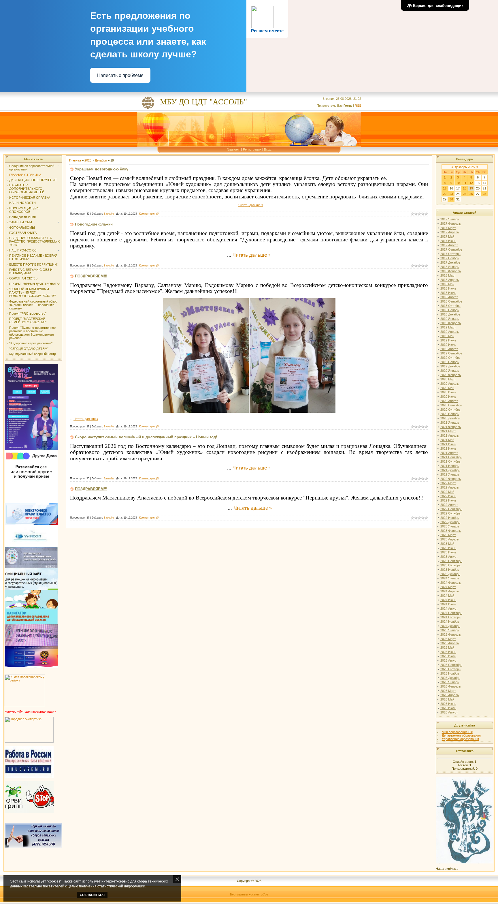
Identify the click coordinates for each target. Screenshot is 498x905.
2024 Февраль (450, 582)
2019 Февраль (450, 323)
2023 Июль (448, 552)
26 (471, 194)
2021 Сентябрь (451, 457)
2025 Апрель (449, 643)
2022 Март (448, 483)
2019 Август (449, 349)
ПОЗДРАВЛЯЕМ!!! (91, 276)
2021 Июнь (448, 444)
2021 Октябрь (450, 461)
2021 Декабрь (450, 470)
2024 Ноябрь (449, 621)
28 (484, 194)
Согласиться (92, 895)
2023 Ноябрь (449, 569)
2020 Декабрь (450, 418)
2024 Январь (449, 578)
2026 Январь (449, 682)
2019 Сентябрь (451, 353)
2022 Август (449, 504)
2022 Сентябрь (451, 509)
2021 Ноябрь (449, 465)
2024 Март (448, 587)
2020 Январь (449, 370)
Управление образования (460, 739)
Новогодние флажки (94, 224)
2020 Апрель (449, 383)
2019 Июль (448, 344)
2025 (87, 160)
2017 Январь (449, 219)
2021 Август (449, 453)
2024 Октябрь (450, 617)
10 (458, 183)
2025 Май (447, 647)
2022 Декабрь (450, 522)
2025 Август (449, 660)
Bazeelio (109, 213)
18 (464, 188)
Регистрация (252, 149)
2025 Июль (448, 656)
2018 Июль (448, 292)
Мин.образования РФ (457, 732)
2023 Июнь (448, 548)
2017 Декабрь (450, 262)
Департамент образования (461, 735)
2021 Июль (448, 448)
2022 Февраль (450, 478)
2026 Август (449, 712)
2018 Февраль (450, 271)
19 (471, 188)
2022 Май (447, 491)
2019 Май (447, 336)
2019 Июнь (448, 340)
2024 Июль (448, 604)
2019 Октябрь (450, 357)
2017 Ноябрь (449, 258)
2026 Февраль (450, 686)
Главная (233, 149)
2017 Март (448, 228)
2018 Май (447, 284)
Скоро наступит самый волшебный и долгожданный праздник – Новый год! (146, 437)
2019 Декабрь (450, 366)
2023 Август (449, 556)
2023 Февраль (450, 530)
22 (444, 194)
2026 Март (448, 690)
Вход (267, 149)
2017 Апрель (449, 232)
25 (464, 194)
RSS (358, 105)
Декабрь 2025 (465, 167)
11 (464, 183)
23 (451, 194)
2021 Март (448, 431)
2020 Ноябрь (449, 414)
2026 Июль (448, 708)
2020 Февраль (450, 375)
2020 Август (449, 401)
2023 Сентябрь (451, 561)
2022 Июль (448, 500)
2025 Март (448, 639)
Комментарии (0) (149, 213)
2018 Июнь (448, 288)
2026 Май (447, 699)
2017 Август (449, 245)
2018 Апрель (449, 279)
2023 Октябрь (450, 565)
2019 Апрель (449, 331)
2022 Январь (449, 474)
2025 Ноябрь (449, 673)
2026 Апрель (449, 695)
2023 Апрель (449, 539)
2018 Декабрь (450, 314)
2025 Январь (449, 630)
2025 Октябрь (450, 669)
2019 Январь (449, 318)
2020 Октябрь (450, 409)
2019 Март (448, 327)
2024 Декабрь (450, 626)
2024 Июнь (448, 600)
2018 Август (449, 297)
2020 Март (448, 379)
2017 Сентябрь (451, 249)
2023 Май (447, 543)
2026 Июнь (448, 703)
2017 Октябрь (450, 254)
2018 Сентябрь (451, 301)
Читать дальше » (250, 205)
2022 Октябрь (450, 513)
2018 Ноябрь (449, 310)
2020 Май (447, 388)
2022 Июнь (448, 496)
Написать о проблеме (120, 75)
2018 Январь (449, 267)
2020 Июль (448, 396)
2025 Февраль (450, 634)
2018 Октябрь (450, 305)
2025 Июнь (448, 652)
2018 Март (448, 275)
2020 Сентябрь (451, 405)
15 (444, 188)
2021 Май (447, 440)
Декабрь (101, 160)
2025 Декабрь (450, 677)
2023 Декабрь (450, 574)
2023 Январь (449, 526)
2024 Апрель (449, 591)
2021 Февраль (450, 427)
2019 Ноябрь (449, 362)
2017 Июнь (448, 241)
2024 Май (447, 595)
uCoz (264, 894)
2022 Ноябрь (449, 517)
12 (471, 183)
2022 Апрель (449, 487)
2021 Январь (449, 422)
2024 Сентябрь (451, 613)
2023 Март (448, 535)
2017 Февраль (450, 223)
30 (451, 199)
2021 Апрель (449, 435)
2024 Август (449, 608)
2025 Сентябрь (451, 664)
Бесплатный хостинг (245, 894)
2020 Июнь (448, 392)
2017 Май (447, 236)
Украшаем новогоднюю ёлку (101, 169)
